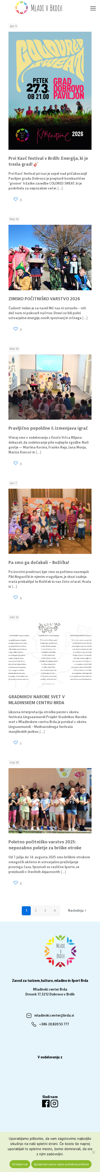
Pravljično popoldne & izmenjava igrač (48, 428)
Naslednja (76, 910)
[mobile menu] (93, 7)
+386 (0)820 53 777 (54, 1024)
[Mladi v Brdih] (40, 7)
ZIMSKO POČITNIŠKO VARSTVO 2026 (44, 299)
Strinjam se (19, 1164)
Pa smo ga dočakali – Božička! (38, 563)
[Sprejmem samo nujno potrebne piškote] (93, 1152)
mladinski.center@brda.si (54, 1015)
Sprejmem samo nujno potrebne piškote (61, 1164)
